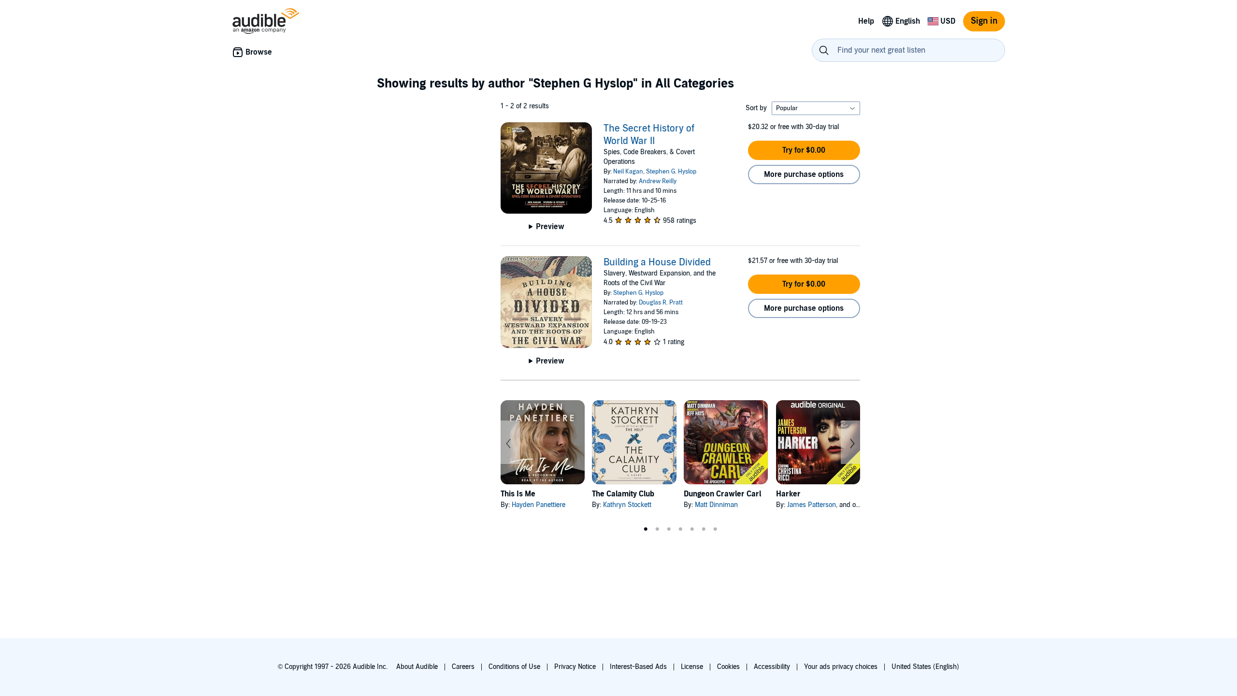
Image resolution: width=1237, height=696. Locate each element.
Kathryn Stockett (627, 505)
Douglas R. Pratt (661, 302)
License (692, 667)
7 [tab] (715, 529)
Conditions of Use (514, 667)
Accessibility (772, 667)
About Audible (417, 667)
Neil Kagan (628, 171)
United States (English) (925, 667)
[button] (804, 150)
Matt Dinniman (716, 505)
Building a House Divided (657, 262)
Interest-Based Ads (638, 667)
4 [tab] (680, 529)
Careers (463, 667)
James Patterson (811, 505)
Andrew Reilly (657, 181)
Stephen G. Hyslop (671, 171)
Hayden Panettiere (538, 505)
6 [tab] (703, 529)
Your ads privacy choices (840, 667)
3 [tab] (669, 529)
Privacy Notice (575, 667)
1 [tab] (645, 529)
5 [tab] (692, 529)
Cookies (728, 667)
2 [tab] (657, 529)
